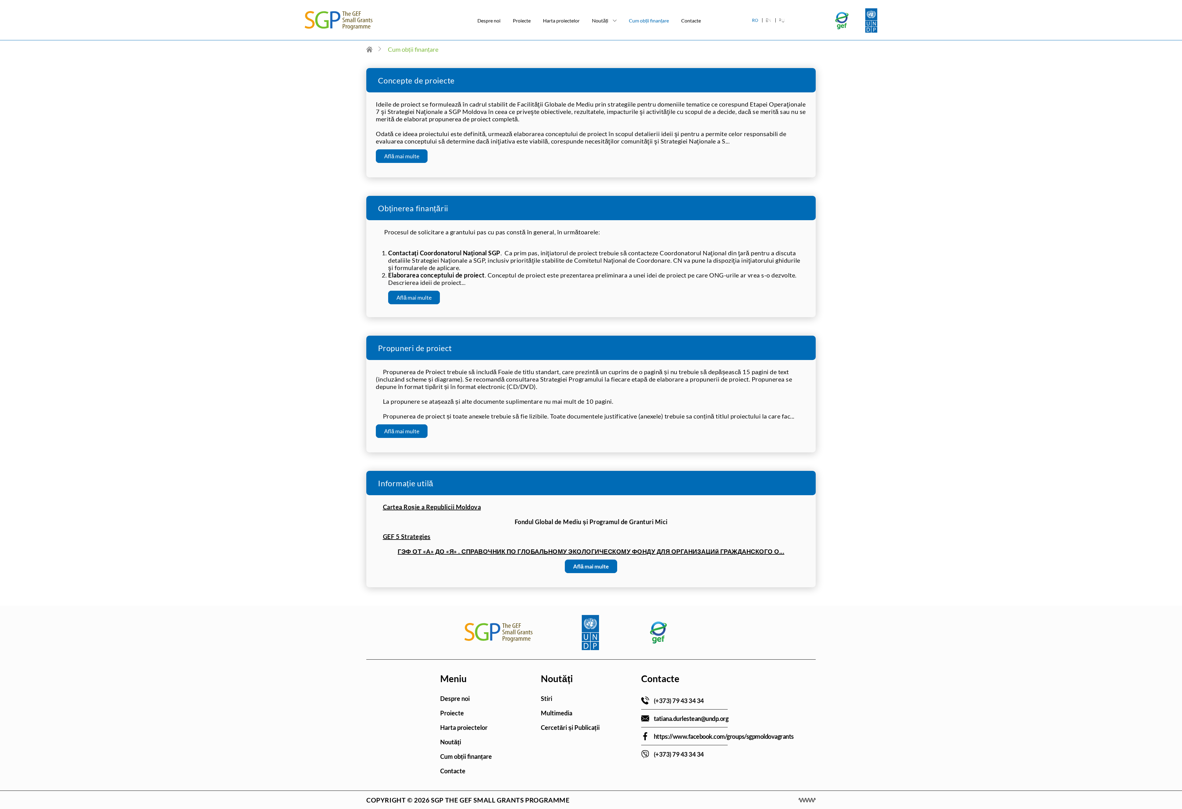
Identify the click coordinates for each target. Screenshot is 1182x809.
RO (755, 20)
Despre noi (489, 20)
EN (768, 20)
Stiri (546, 698)
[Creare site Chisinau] (807, 800)
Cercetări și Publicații (570, 727)
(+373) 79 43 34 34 (679, 700)
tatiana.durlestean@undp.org (691, 718)
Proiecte (522, 20)
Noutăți (600, 20)
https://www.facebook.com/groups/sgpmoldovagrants (724, 736)
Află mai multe (401, 156)
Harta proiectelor (561, 20)
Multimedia (556, 713)
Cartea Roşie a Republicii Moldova (432, 507)
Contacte (691, 20)
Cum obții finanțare (649, 20)
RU (782, 20)
